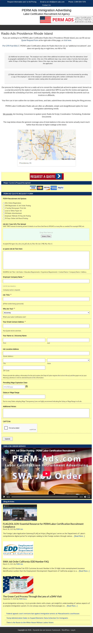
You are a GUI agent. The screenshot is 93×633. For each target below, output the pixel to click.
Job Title (7, 295)
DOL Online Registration (13, 203)
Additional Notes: (9, 406)
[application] (46, 473)
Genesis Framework (52, 630)
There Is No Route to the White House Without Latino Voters (30, 622)
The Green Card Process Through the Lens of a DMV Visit (32, 596)
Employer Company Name (13, 277)
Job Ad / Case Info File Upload (14, 224)
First (4, 343)
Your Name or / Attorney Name (15, 335)
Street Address (8, 356)
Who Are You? (9, 309)
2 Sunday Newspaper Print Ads (15, 208)
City (4, 363)
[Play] (4, 497)
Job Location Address (11, 349)
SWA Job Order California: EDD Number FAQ (26, 561)
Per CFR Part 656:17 (10, 46)
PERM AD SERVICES (11, 27)
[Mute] (85, 497)
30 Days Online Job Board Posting (16, 218)
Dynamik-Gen (38, 630)
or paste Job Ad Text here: (13, 249)
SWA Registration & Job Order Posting (18, 206)
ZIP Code (6, 371)
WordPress (66, 630)
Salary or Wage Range (11, 392)
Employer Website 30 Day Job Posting (18, 216)
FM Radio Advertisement (13, 213)
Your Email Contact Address (14, 322)
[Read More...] (79, 536)
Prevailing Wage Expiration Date (15, 382)
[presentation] (20, 428)
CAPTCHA (6, 421)
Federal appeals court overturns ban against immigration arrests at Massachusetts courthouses (42, 613)
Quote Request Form (29, 40)
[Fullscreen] (89, 497)
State (49, 363)
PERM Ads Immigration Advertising (46, 10)
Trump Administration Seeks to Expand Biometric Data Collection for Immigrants (37, 618)
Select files (46, 236)
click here (67, 40)
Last (48, 343)
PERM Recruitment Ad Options (14, 198)
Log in (73, 630)
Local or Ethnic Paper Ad (13, 211)
